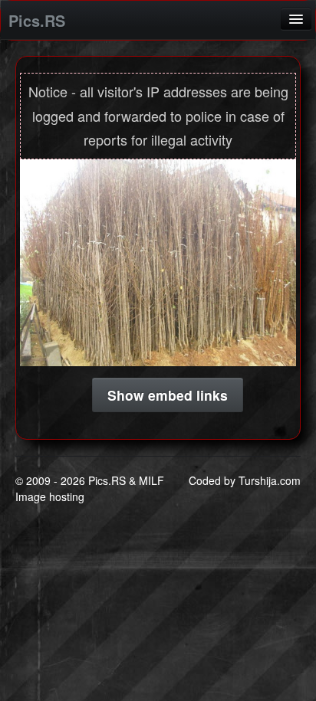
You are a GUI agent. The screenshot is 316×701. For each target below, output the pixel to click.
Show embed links (167, 395)
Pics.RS (36, 20)
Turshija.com (270, 480)
